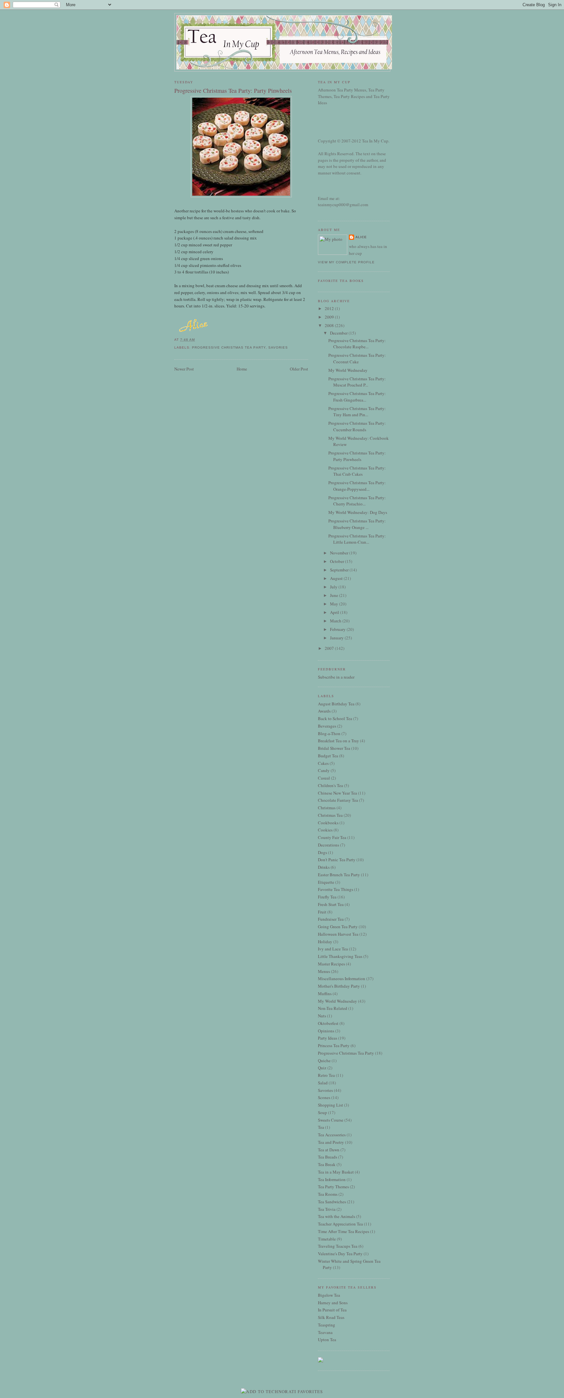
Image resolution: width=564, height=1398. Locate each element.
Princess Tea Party (334, 1045)
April (335, 612)
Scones (324, 1097)
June (334, 595)
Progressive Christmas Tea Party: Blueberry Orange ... (357, 524)
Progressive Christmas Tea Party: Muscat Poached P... (357, 382)
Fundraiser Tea (331, 919)
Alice (361, 237)
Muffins (325, 993)
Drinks (324, 867)
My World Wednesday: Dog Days (357, 512)
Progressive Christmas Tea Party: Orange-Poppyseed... (357, 486)
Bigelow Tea (329, 1295)
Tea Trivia (327, 1209)
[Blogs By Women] (320, 1361)
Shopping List (330, 1105)
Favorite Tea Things (335, 889)
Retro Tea (326, 1075)
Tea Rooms (327, 1194)
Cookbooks (328, 823)
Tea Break (327, 1164)
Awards (324, 711)
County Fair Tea (332, 837)
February (338, 629)
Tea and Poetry (331, 1142)
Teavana (325, 1332)
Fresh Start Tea (331, 904)
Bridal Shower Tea (334, 748)
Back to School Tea (335, 718)
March (336, 621)
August (337, 578)
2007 (330, 648)
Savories (278, 347)
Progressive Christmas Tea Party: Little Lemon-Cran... (357, 539)
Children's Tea (330, 785)
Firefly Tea (327, 897)
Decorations (328, 845)
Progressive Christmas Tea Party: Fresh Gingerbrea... (357, 396)
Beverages (327, 726)
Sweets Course (330, 1120)
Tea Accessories (332, 1135)
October (337, 561)
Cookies (325, 830)
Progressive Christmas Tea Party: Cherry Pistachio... (357, 501)
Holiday (325, 942)
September (340, 570)
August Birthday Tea (336, 704)
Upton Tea (327, 1339)
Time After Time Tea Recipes (343, 1231)
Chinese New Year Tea (337, 793)
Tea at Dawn (328, 1150)
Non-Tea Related (332, 1008)
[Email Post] (196, 339)
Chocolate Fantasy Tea (338, 800)
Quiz (322, 1068)
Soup (322, 1112)
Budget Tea (328, 756)
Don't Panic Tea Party (336, 860)
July (334, 587)
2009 (330, 317)
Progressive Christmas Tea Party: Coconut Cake (357, 358)
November (339, 553)
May (334, 604)
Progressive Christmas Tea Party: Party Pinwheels (233, 90)
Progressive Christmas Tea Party (228, 347)
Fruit (322, 912)
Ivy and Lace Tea (333, 949)
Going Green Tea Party (338, 926)
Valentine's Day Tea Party (340, 1254)
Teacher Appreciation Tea (340, 1224)
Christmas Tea (330, 815)
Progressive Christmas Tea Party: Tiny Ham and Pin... (357, 411)
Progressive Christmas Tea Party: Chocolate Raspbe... (357, 343)
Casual (324, 778)
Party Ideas (327, 1038)
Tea (321, 1127)
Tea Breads (327, 1157)
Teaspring (326, 1325)
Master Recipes (331, 964)
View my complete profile (346, 262)
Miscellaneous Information (341, 978)
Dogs (322, 852)
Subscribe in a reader (336, 677)
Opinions (326, 1031)
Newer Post (184, 369)
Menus (324, 971)
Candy (324, 770)
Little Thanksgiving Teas (340, 956)
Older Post (299, 369)
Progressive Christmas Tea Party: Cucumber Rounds (357, 426)
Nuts (322, 1016)
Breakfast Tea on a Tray (338, 741)
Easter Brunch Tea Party (339, 875)
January (337, 638)
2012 (330, 308)
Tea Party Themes (333, 1187)
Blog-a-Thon (329, 733)
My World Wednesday (348, 370)
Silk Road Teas (331, 1317)
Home (242, 369)
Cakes (323, 763)
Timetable (327, 1239)
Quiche (324, 1060)
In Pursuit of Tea (332, 1310)
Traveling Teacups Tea (337, 1246)
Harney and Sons (333, 1303)
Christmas (327, 808)
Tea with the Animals (336, 1216)
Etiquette (326, 882)
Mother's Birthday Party (339, 986)
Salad (323, 1083)
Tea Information (332, 1179)
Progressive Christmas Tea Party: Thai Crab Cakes (357, 471)
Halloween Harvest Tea (338, 934)
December (339, 333)
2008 (330, 325)
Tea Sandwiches (332, 1202)
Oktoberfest (328, 1023)
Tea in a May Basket (336, 1172)
